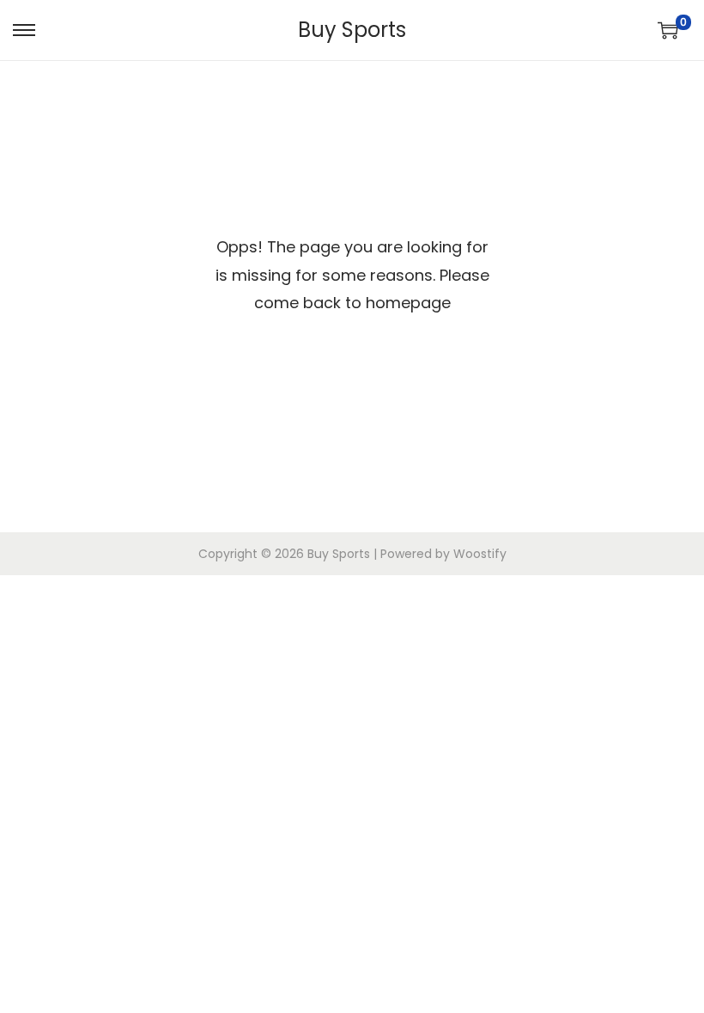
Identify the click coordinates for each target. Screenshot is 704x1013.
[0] (668, 30)
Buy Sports (352, 29)
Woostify (480, 553)
